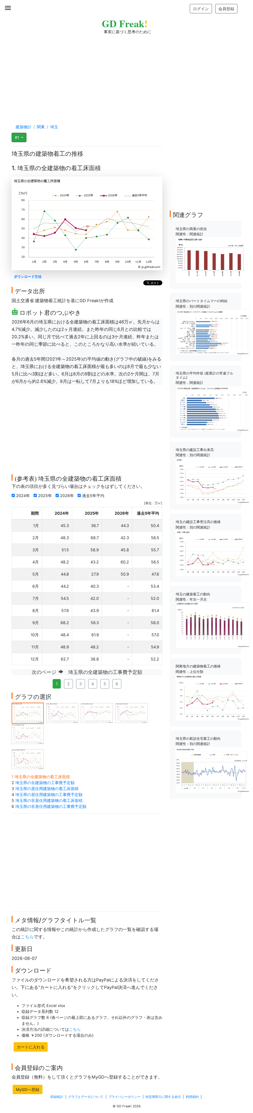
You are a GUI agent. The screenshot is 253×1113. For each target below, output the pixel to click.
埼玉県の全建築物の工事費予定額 (45, 782)
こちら (27, 936)
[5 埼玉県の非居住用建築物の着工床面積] (28, 733)
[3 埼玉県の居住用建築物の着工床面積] (97, 712)
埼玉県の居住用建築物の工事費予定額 (49, 794)
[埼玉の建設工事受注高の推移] (213, 552)
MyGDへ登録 (27, 1089)
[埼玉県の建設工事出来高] (213, 480)
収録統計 (56, 1097)
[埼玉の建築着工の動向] (213, 624)
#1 (17, 137)
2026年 (67, 495)
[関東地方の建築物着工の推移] (213, 697)
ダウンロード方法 (28, 276)
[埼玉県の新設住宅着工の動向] (213, 769)
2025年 (45, 495)
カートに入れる (30, 1046)
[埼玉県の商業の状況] (213, 259)
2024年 (23, 495)
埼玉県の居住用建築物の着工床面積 (47, 788)
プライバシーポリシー (124, 1097)
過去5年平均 (94, 495)
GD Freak (125, 23)
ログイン (201, 8)
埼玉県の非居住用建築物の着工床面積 (49, 800)
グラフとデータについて (86, 1097)
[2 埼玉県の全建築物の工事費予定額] (62, 712)
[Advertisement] (126, 74)
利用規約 (192, 1097)
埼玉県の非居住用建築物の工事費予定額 (50, 806)
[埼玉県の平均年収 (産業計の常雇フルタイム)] (213, 408)
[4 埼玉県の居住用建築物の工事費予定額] (131, 712)
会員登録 (226, 8)
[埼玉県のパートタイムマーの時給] (213, 331)
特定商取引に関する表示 (163, 1097)
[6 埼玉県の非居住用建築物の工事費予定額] (28, 758)
